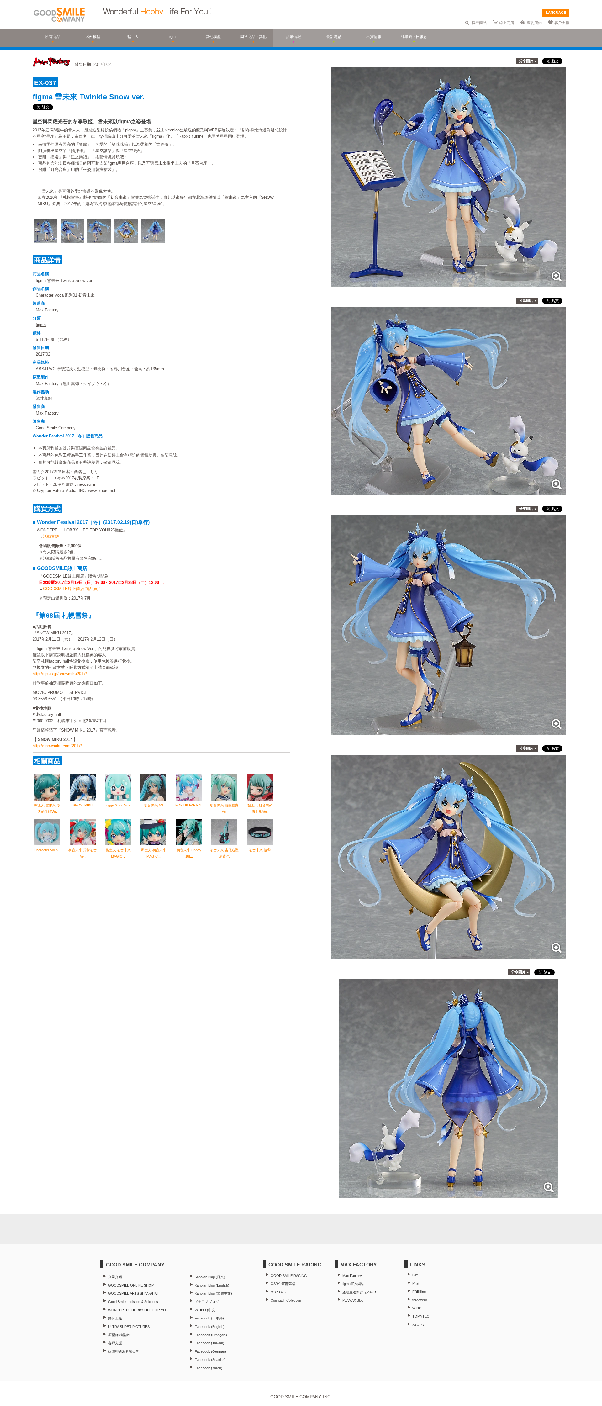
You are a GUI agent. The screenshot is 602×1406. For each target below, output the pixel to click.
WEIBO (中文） (207, 1310)
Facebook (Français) (211, 1335)
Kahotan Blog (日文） (211, 1277)
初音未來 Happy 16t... (189, 853)
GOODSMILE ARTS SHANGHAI (133, 1293)
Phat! (416, 1283)
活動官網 (51, 536)
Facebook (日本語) (209, 1318)
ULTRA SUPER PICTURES (129, 1327)
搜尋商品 (479, 23)
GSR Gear (279, 1292)
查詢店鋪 (534, 23)
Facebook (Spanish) (210, 1359)
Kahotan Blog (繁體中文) (213, 1293)
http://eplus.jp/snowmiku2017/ (60, 673)
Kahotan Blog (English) (212, 1285)
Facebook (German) (210, 1351)
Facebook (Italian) (208, 1368)
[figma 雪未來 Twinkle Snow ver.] (448, 283)
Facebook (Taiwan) (209, 1343)
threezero (419, 1300)
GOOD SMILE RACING (289, 1275)
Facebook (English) (209, 1327)
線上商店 (506, 23)
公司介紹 (115, 1277)
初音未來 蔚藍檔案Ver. (224, 808)
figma (41, 324)
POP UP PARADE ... (189, 808)
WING (417, 1308)
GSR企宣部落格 (283, 1284)
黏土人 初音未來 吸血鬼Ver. (259, 808)
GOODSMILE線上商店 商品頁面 (72, 588)
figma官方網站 (353, 1284)
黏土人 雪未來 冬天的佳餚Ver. (47, 808)
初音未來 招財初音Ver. (82, 853)
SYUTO (418, 1325)
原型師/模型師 (119, 1335)
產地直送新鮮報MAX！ (359, 1292)
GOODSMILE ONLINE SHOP (131, 1285)
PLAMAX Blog (352, 1300)
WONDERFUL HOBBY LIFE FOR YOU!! (139, 1310)
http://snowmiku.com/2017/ (57, 745)
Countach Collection (286, 1300)
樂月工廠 (115, 1318)
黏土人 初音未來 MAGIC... (118, 853)
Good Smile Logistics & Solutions (133, 1301)
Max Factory (47, 310)
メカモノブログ (207, 1301)
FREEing (419, 1291)
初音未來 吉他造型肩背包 (224, 853)
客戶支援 (561, 23)
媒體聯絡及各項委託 (123, 1351)
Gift (415, 1275)
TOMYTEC (420, 1316)
